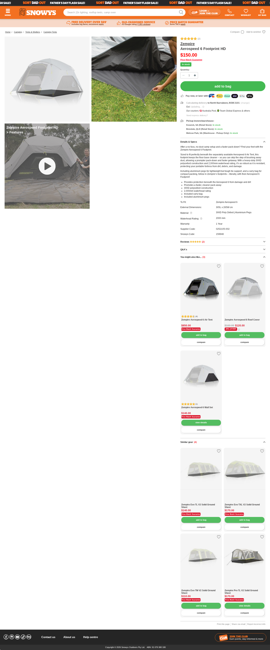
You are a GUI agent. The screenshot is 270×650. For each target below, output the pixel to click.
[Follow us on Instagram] (11, 637)
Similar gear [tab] (188, 442)
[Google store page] (136, 23)
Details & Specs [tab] (188, 142)
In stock (186, 64)
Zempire (187, 44)
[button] (185, 290)
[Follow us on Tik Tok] (23, 637)
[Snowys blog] (28, 637)
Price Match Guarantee (191, 60)
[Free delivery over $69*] (86, 23)
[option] (201, 284)
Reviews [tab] (192, 242)
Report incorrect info (256, 624)
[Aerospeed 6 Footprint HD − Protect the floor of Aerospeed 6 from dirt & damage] (47, 79)
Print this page (223, 624)
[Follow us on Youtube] (17, 637)
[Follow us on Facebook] (6, 637)
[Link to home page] (38, 12)
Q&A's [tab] (183, 249)
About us (69, 637)
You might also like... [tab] (192, 257)
